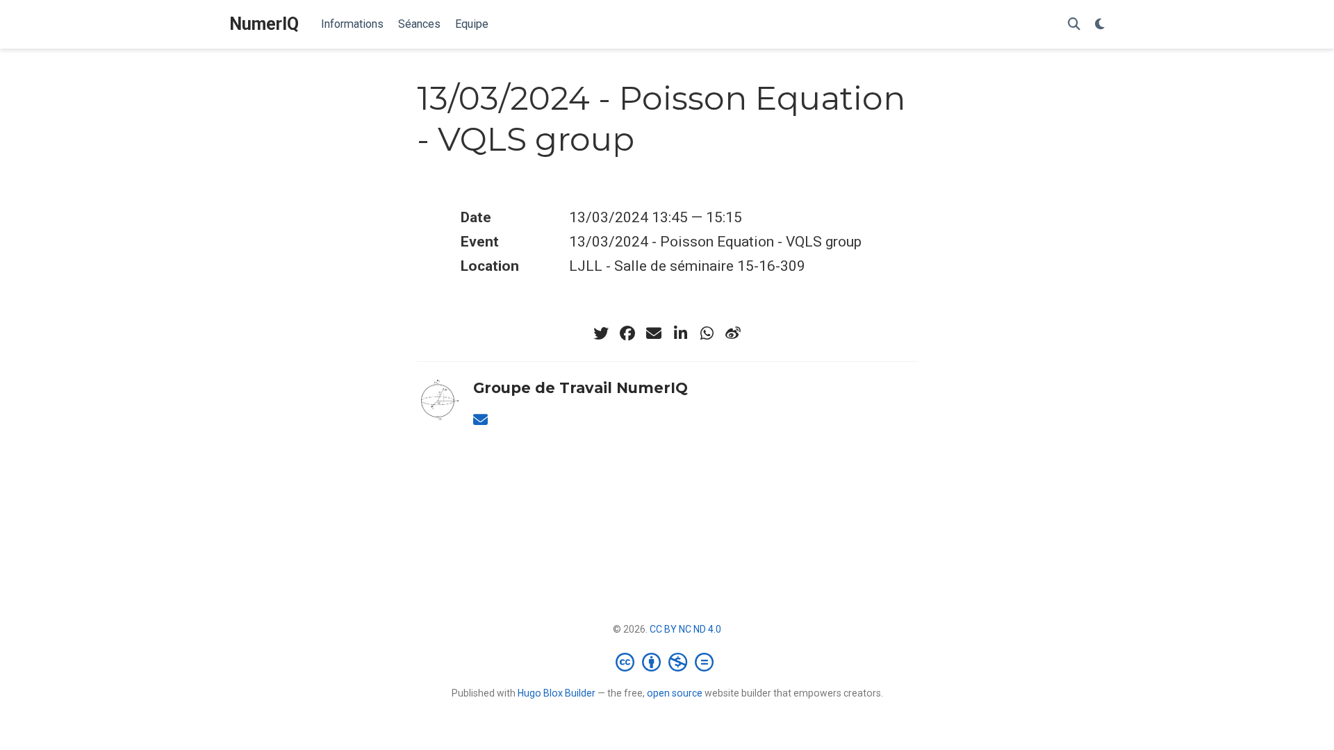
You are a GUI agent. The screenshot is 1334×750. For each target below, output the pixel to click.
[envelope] (653, 333)
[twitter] (601, 333)
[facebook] (627, 333)
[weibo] (733, 333)
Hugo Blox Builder (556, 693)
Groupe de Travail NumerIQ (580, 388)
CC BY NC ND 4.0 (685, 629)
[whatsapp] (706, 333)
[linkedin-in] (680, 333)
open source (674, 693)
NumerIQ (264, 24)
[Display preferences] (1100, 25)
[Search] (1074, 25)
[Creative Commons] (667, 662)
